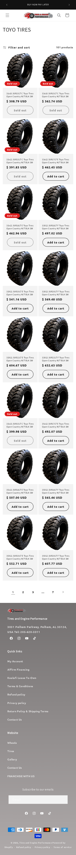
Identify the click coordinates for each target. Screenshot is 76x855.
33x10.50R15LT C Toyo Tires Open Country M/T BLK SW (55, 95)
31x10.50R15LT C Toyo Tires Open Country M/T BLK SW (20, 95)
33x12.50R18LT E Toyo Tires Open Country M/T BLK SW (20, 227)
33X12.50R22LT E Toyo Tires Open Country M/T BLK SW (20, 359)
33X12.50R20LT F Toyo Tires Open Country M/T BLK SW (56, 293)
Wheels (12, 742)
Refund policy (16, 694)
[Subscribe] (63, 799)
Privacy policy (16, 703)
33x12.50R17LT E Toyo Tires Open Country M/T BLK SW (55, 161)
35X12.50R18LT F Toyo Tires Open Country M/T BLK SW (55, 491)
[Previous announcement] (7, 5)
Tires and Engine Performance (35, 842)
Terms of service (62, 847)
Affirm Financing (18, 669)
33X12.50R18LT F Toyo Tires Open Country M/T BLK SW (55, 227)
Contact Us (14, 719)
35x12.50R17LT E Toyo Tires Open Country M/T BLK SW (55, 425)
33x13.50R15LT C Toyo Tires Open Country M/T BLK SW (20, 425)
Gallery (12, 759)
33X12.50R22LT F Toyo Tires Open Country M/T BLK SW (56, 359)
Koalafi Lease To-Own (21, 677)
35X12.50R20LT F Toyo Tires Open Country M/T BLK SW (56, 557)
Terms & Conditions (20, 686)
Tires (10, 751)
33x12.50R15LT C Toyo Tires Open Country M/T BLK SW (20, 161)
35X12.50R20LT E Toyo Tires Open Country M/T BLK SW (20, 557)
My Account (15, 661)
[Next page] (63, 592)
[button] (7, 15)
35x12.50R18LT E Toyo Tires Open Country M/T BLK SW (20, 491)
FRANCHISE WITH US (20, 776)
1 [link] (13, 592)
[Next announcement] (69, 5)
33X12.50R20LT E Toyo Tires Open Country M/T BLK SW (20, 293)
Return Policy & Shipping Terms (28, 711)
